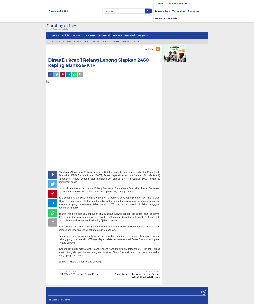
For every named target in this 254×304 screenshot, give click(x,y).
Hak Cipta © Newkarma (59, 300)
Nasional (64, 70)
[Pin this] (62, 74)
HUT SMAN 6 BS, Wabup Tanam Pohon (79, 273)
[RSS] (158, 49)
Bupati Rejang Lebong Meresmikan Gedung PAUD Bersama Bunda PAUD (137, 274)
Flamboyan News (62, 25)
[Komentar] (80, 74)
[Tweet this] (56, 74)
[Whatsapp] (74, 74)
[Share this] (51, 74)
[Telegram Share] (68, 74)
